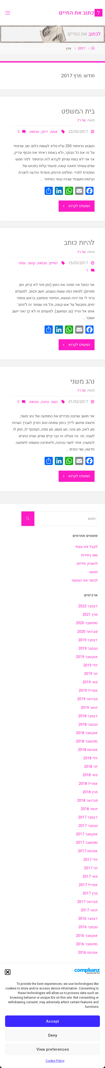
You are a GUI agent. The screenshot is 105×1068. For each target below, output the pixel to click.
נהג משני (82, 381)
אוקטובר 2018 (87, 733)
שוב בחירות (89, 555)
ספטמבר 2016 (87, 944)
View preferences (52, 1049)
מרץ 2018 (90, 792)
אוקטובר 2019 (87, 657)
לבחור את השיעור (84, 580)
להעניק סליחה (87, 563)
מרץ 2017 (90, 893)
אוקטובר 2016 (87, 935)
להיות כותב (79, 243)
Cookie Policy (55, 1061)
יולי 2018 (90, 758)
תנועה (93, 572)
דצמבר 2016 (88, 918)
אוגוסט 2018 (88, 749)
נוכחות (34, 131)
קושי (31, 263)
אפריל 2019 (88, 690)
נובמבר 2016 (88, 927)
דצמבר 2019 (88, 640)
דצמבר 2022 (88, 606)
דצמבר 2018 (88, 716)
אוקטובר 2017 (87, 834)
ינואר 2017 (89, 910)
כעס (54, 402)
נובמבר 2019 (88, 648)
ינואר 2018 (89, 809)
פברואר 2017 (87, 901)
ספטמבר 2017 (87, 842)
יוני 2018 (91, 766)
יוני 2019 (91, 673)
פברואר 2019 (87, 699)
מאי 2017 (90, 876)
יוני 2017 (91, 868)
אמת (54, 131)
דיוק (44, 131)
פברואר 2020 (87, 631)
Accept (52, 1021)
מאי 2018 (90, 775)
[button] (7, 972)
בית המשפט (78, 111)
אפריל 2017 (88, 885)
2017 (81, 48)
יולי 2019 (90, 665)
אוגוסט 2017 (88, 851)
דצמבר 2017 (88, 817)
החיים (53, 263)
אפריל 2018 (88, 783)
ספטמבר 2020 (87, 623)
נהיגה (45, 402)
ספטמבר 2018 (87, 741)
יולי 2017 (90, 859)
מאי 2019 (90, 682)
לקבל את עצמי (86, 546)
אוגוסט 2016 (88, 952)
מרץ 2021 (90, 614)
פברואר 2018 (87, 800)
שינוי (21, 263)
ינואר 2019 (89, 707)
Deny (52, 1035)
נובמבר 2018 (88, 724)
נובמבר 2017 (88, 825)
